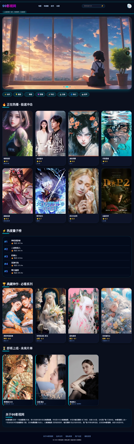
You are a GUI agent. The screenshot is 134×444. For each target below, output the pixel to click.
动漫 (58, 6)
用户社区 (78, 436)
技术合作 (59, 436)
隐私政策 (69, 436)
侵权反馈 (87, 436)
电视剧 (46, 6)
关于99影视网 (48, 436)
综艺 (52, 6)
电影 (39, 6)
